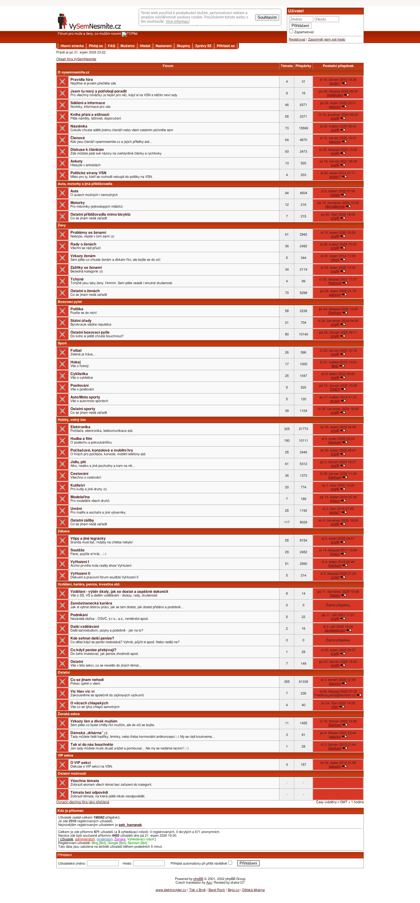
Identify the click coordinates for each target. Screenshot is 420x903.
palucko (335, 106)
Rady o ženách (83, 244)
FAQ (111, 46)
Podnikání (79, 615)
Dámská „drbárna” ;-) (88, 733)
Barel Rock (216, 890)
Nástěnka (78, 126)
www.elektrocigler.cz (171, 890)
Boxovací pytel (70, 301)
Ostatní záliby (82, 520)
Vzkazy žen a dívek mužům (93, 721)
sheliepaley (335, 95)
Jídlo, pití (78, 462)
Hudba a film (81, 438)
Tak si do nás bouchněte (91, 744)
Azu (209, 882)
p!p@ (335, 118)
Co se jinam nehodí (87, 680)
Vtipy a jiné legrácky (88, 538)
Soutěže (77, 550)
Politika (76, 309)
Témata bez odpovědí (89, 792)
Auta (74, 191)
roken (335, 259)
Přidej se (96, 46)
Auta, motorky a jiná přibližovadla (85, 184)
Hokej (75, 362)
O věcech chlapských (89, 703)
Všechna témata (84, 781)
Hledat (145, 46)
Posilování (79, 385)
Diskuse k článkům (87, 149)
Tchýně (77, 279)
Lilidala (335, 195)
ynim (334, 707)
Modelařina (80, 497)
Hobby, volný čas (72, 419)
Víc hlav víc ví (82, 691)
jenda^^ (335, 83)
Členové (77, 138)
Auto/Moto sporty (85, 397)
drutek (335, 401)
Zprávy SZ (203, 46)
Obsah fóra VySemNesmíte (76, 59)
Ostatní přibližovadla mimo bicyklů (100, 214)
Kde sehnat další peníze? (92, 638)
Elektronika (80, 427)
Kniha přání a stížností (89, 114)
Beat (334, 366)
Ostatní (76, 661)
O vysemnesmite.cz (73, 72)
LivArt (335, 577)
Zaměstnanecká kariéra (91, 603)
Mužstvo (128, 46)
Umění (76, 508)
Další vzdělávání (84, 626)
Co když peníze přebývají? (93, 650)
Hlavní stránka (72, 46)
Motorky (77, 203)
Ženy (62, 225)
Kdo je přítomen (70, 810)
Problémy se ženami (88, 232)
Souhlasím (267, 17)
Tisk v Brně (197, 890)
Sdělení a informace (87, 103)
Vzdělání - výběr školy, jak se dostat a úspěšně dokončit (119, 591)
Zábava (63, 531)
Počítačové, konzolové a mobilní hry (101, 450)
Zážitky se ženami (86, 267)
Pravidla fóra (81, 79)
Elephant (334, 313)
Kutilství (77, 485)
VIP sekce (65, 755)
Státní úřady (81, 320)
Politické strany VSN (88, 173)
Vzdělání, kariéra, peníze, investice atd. (89, 584)
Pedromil (334, 283)
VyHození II (80, 573)
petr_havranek (130, 825)
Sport (62, 343)
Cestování (79, 473)
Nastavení (164, 46)
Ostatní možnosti (72, 773)
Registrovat (297, 39)
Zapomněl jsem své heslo (326, 39)
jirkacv (335, 500)
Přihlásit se (226, 46)
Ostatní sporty (82, 409)
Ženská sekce (69, 714)
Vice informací (177, 21)
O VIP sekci (80, 762)
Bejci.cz (234, 890)
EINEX (335, 389)
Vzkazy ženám (83, 256)
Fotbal (75, 350)
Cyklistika (79, 374)
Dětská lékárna (253, 890)
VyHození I (79, 562)
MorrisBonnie (335, 206)
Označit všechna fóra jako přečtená (82, 802)
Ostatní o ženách (85, 291)
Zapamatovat (304, 32)
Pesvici (335, 595)
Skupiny (183, 46)
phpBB (198, 879)
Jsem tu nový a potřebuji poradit (98, 91)
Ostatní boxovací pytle (89, 332)
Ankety (76, 161)
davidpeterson (335, 630)
